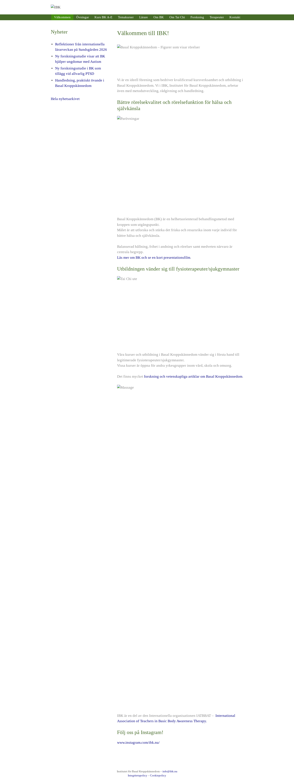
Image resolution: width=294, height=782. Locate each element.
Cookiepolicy (158, 775)
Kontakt (234, 17)
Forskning (197, 17)
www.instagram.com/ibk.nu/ (138, 742)
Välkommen (62, 17)
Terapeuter (217, 17)
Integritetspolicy (137, 775)
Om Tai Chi (177, 17)
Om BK (158, 17)
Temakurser (126, 17)
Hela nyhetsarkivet (65, 99)
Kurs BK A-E (103, 17)
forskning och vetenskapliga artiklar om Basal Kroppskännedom (192, 376)
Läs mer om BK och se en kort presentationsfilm (153, 258)
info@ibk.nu (169, 771)
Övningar (82, 17)
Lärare (143, 17)
